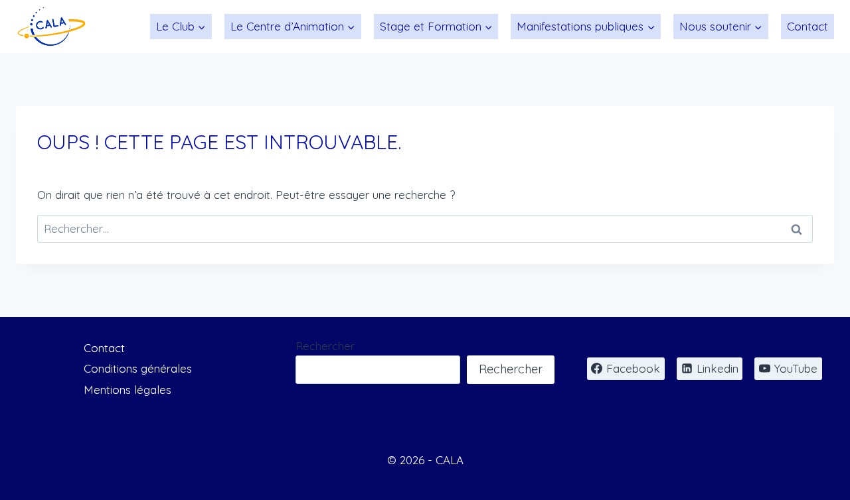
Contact (807, 26)
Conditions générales (138, 368)
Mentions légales (127, 390)
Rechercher (325, 346)
